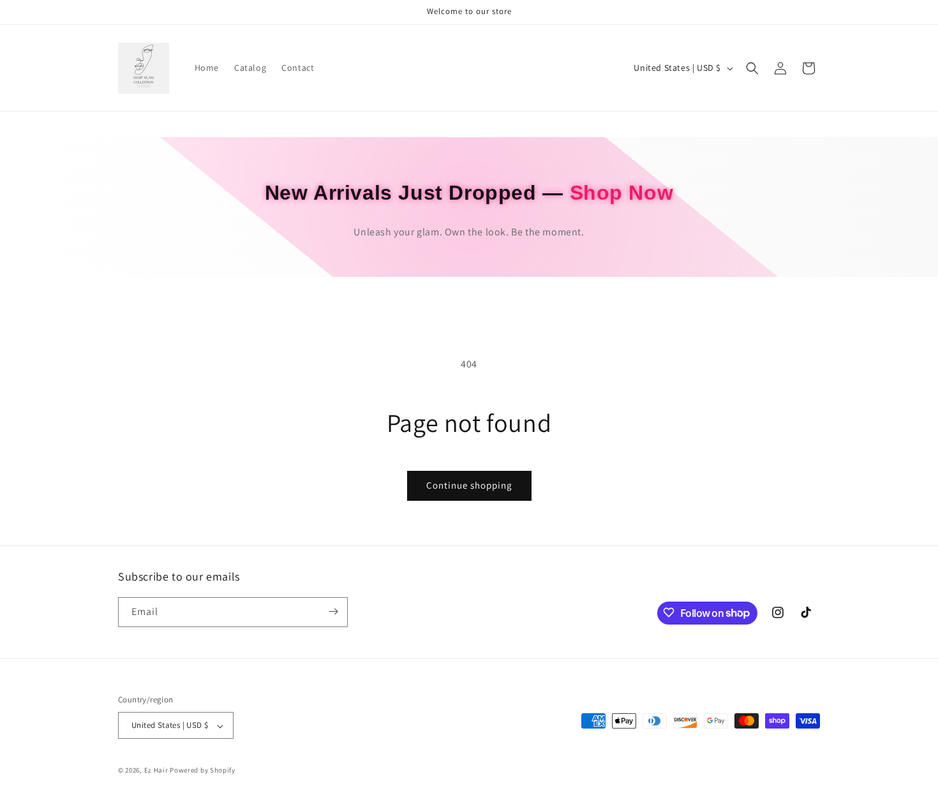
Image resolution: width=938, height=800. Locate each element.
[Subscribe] (333, 611)
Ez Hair (156, 770)
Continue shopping (469, 485)
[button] (752, 68)
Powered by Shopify (202, 770)
